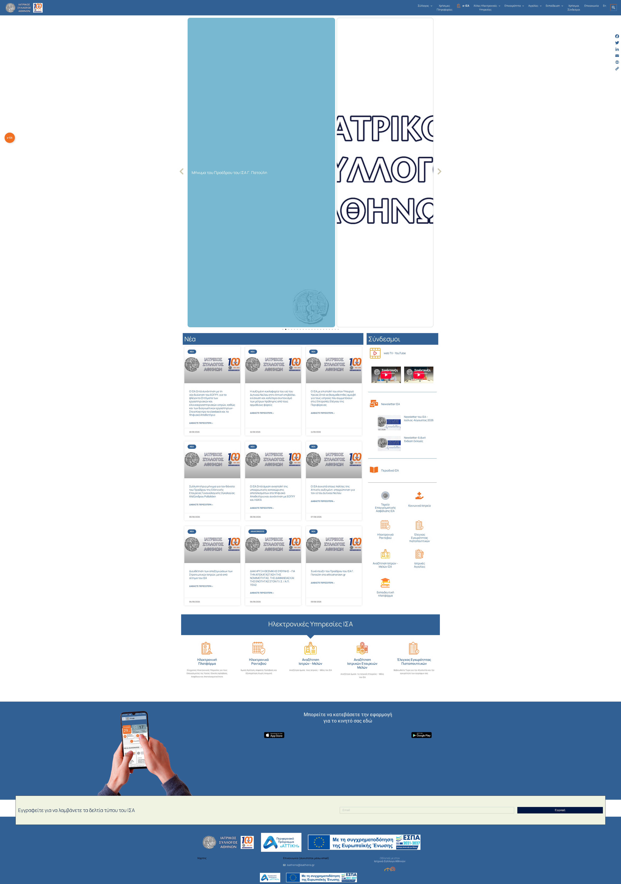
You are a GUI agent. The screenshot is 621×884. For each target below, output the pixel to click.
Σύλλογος (423, 5)
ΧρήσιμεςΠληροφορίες (444, 7)
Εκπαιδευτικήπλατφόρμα (385, 593)
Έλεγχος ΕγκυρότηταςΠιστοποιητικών (414, 661)
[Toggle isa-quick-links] (10, 138)
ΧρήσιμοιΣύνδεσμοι (573, 7)
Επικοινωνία (591, 5)
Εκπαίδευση (553, 5)
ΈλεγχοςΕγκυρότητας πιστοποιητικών (419, 538)
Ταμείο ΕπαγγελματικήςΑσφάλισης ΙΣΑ (385, 508)
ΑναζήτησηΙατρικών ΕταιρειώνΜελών (362, 663)
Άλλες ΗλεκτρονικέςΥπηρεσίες (485, 7)
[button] (430, 6)
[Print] (617, 62)
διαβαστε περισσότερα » (201, 423)
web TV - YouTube (395, 353)
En (604, 5)
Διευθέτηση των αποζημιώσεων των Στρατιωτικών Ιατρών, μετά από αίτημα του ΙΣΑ (211, 574)
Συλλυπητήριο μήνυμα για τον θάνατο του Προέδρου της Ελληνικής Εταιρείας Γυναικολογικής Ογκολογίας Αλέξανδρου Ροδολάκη (212, 491)
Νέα (190, 338)
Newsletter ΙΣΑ (390, 404)
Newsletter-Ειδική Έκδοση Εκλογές (415, 439)
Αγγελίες (533, 5)
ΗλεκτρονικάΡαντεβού (385, 536)
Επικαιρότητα (513, 5)
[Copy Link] (617, 68)
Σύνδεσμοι (384, 338)
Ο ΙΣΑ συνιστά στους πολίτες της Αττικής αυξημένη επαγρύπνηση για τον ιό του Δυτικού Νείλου (333, 490)
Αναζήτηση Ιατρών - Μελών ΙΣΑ (385, 564)
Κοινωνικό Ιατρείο (419, 505)
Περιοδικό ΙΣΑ (390, 470)
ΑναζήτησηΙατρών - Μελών (310, 661)
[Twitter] (617, 42)
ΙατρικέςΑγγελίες (419, 564)
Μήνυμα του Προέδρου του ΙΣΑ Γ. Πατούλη (229, 172)
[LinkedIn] (617, 49)
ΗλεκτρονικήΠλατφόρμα (207, 661)
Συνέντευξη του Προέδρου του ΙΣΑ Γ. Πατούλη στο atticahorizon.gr (332, 572)
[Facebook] (617, 36)
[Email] (617, 55)
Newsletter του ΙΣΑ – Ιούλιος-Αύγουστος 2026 (419, 418)
